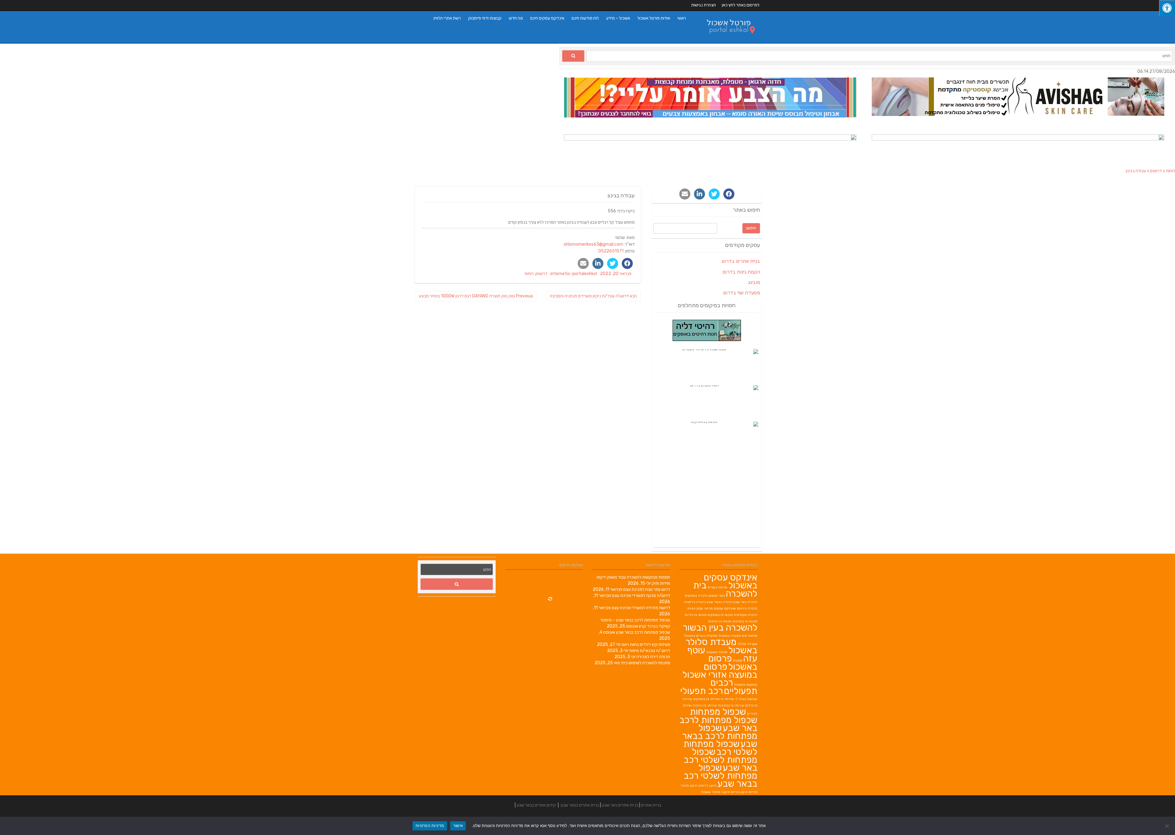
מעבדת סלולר (747, 644)
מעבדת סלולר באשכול (721, 646)
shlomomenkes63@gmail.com (593, 244)
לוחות (529, 273)
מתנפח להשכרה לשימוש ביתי (645, 662)
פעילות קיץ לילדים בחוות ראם (646, 644)
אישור (458, 825)
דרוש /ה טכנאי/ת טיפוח (649, 650)
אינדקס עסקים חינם (547, 18)
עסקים (737, 660)
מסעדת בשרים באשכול (700, 636)
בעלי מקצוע (717, 596)
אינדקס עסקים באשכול (730, 581)
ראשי (681, 18)
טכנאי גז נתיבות (719, 621)
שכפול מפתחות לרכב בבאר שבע (643, 632)
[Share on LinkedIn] (597, 263)
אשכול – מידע (618, 18)
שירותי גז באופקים (706, 699)
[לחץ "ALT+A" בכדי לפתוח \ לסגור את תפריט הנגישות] (1167, 8)
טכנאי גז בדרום (696, 615)
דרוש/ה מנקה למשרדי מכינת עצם (641, 595)
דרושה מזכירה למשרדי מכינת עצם (641, 607)
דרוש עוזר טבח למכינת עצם (646, 589)
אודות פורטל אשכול (653, 18)
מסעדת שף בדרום (741, 293)
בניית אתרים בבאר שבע (580, 805)
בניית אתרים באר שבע (620, 805)
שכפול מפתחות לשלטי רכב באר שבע (720, 760)
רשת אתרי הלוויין (447, 18)
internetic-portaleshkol (573, 273)
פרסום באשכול (732, 662)
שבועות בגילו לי (746, 699)
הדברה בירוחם (747, 608)
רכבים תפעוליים (734, 686)
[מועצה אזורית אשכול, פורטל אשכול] (727, 40)
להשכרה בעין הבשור (720, 627)
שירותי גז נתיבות (704, 705)
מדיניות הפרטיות (430, 825)
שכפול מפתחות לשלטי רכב (720, 748)
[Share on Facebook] (627, 263)
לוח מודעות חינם (585, 18)
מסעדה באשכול (729, 636)
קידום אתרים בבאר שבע (536, 805)
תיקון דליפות (707, 786)
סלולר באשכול (716, 652)
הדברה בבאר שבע (720, 602)
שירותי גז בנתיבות (731, 705)
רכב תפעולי (701, 691)
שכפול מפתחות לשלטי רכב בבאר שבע (720, 775)
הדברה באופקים (696, 596)
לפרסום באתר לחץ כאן (740, 5)
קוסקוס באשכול (745, 685)
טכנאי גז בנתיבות (744, 621)
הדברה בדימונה (695, 602)
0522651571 (611, 251)
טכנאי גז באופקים (720, 615)
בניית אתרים (651, 805)
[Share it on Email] (583, 263)
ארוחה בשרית (717, 587)
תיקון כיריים (739, 792)
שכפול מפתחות (718, 711)
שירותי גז (727, 699)
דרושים (541, 273)
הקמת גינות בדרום (741, 272)
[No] (1167, 826)
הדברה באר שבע (745, 602)
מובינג (754, 282)
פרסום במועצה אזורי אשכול (719, 671)
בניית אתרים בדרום (741, 261)
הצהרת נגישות (703, 5)
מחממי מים (749, 636)
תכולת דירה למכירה (653, 656)
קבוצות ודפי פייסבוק (485, 18)
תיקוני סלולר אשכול (715, 792)
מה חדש (516, 18)
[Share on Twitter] (612, 263)
